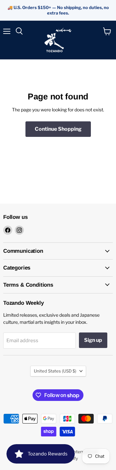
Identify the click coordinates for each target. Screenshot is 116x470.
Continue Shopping (58, 129)
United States (55, 370)
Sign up (93, 340)
